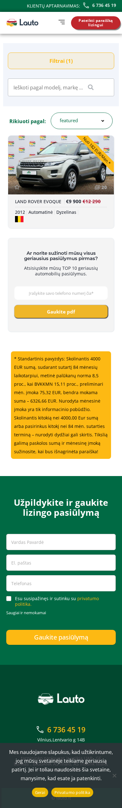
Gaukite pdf (61, 312)
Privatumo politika (72, 792)
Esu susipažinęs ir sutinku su (57, 601)
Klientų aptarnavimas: (53, 6)
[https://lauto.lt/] (22, 22)
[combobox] (82, 121)
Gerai (40, 792)
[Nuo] (114, 775)
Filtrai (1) (61, 60)
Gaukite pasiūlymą (61, 637)
